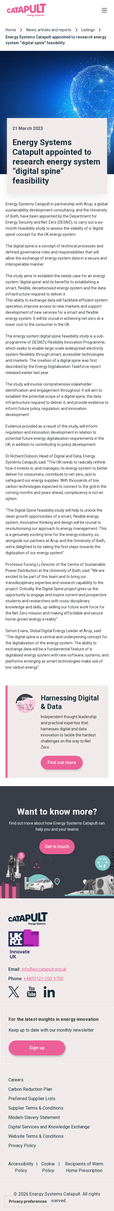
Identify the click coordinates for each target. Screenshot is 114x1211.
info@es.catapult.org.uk (44, 969)
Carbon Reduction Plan (30, 1089)
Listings (88, 30)
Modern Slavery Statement (34, 1117)
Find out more (62, 762)
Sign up (37, 1047)
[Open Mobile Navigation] (103, 11)
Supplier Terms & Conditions (35, 1108)
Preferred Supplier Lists (31, 1098)
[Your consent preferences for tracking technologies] (27, 1201)
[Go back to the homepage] (26, 16)
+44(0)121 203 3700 (43, 978)
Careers (16, 1079)
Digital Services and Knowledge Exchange (49, 1126)
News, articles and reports (48, 30)
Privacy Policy (22, 1145)
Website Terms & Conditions (36, 1136)
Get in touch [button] (57, 846)
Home (11, 30)
